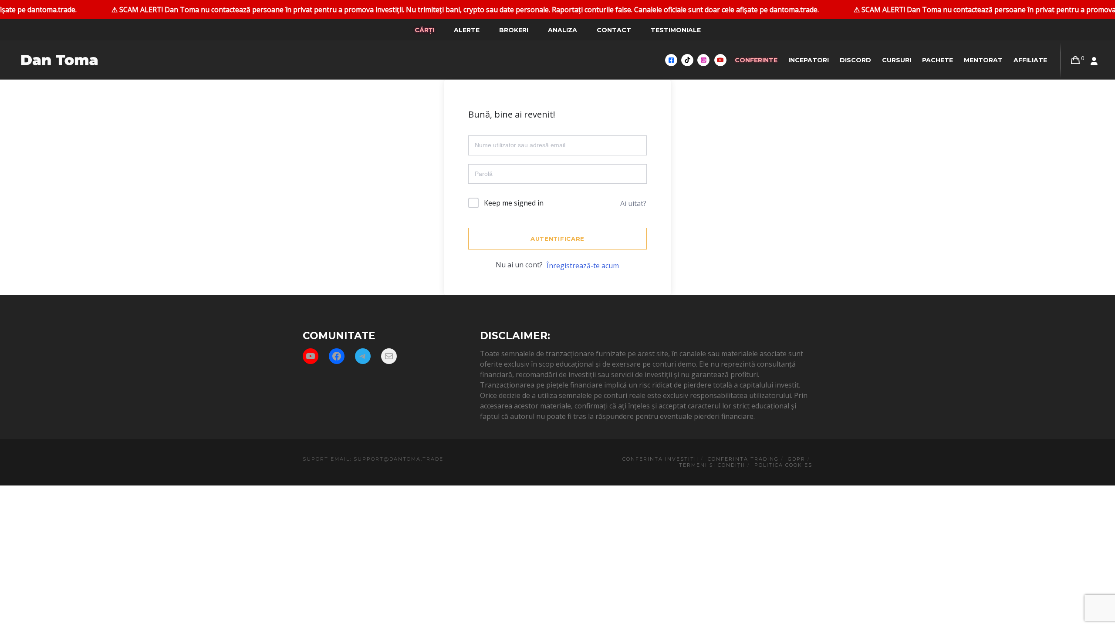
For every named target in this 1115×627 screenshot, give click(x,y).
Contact (614, 30)
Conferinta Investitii (660, 459)
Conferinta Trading (743, 459)
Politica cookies (783, 465)
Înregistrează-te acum (583, 265)
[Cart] (1075, 60)
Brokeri (513, 30)
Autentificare (557, 238)
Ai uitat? (633, 203)
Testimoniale (676, 30)
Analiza (562, 30)
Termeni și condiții (712, 465)
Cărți (424, 30)
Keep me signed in (514, 203)
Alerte (467, 30)
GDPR (796, 459)
